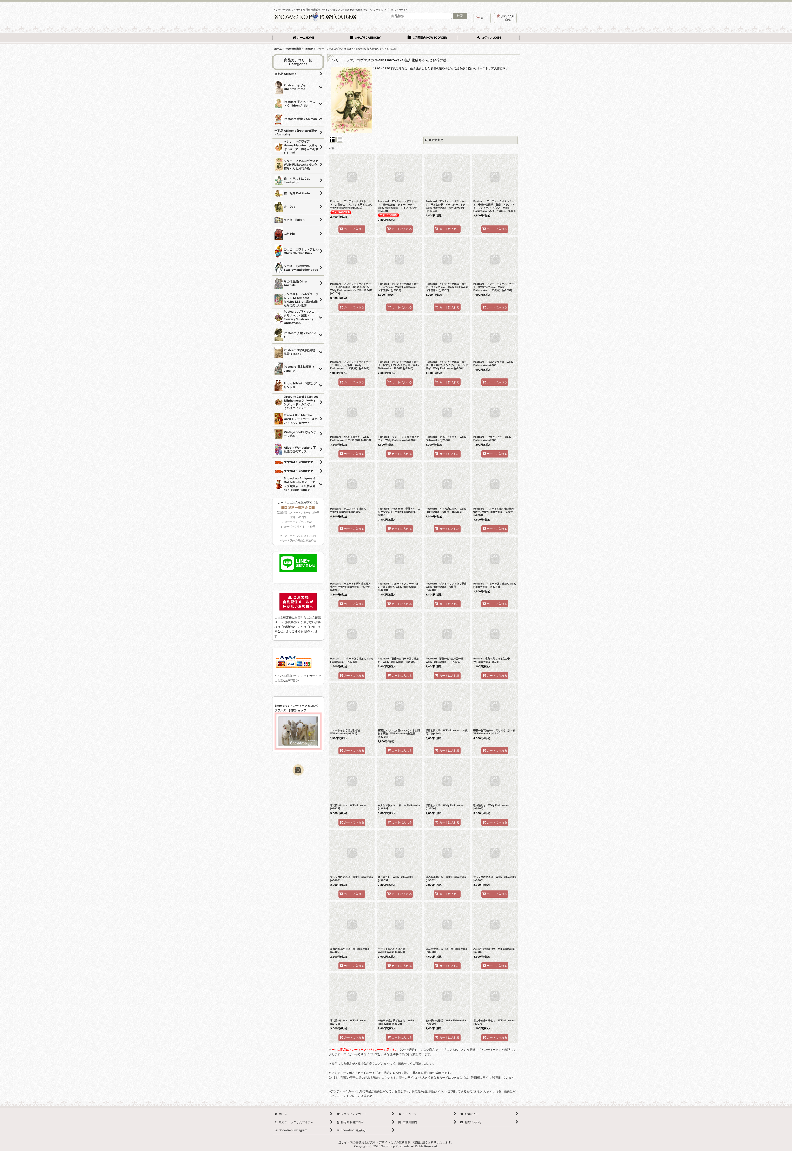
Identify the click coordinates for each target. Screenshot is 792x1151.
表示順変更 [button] (436, 140)
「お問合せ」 (289, 626)
